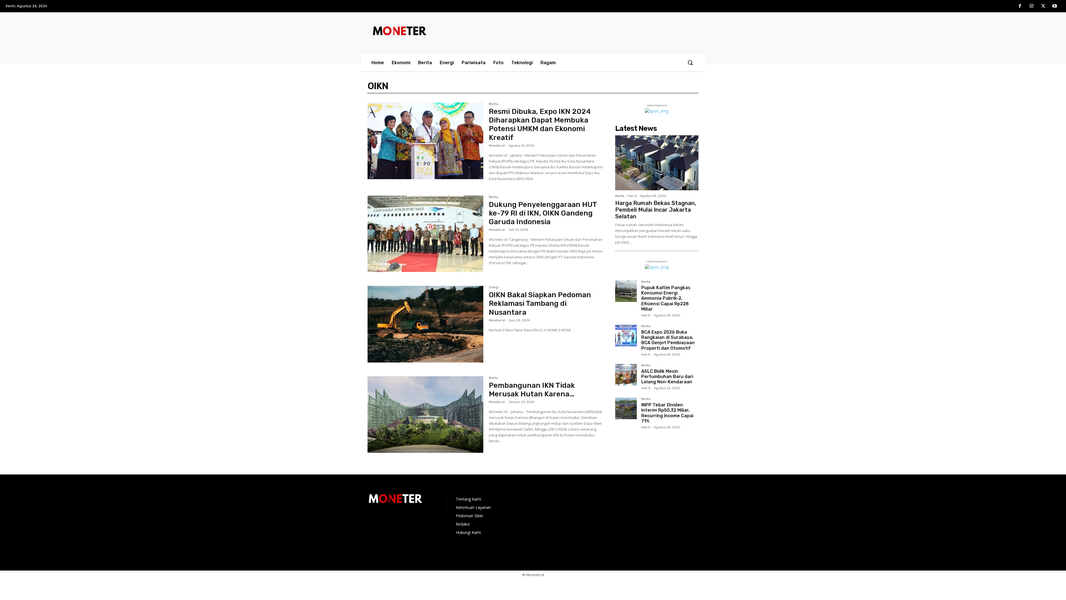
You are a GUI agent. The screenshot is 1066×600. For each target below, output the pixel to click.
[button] (690, 62)
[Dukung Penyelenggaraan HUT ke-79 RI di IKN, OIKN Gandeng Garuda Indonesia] (425, 234)
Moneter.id (497, 146)
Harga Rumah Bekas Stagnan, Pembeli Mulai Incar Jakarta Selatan (655, 210)
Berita (493, 104)
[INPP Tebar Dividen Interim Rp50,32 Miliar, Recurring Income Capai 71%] (626, 408)
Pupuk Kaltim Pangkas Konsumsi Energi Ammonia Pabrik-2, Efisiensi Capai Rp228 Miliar (665, 298)
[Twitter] (1043, 6)
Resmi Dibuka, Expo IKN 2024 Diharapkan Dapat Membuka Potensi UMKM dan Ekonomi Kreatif (540, 124)
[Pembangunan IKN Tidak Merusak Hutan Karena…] (425, 414)
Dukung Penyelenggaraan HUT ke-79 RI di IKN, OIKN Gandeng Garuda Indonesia (543, 213)
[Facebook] (1020, 6)
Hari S (632, 196)
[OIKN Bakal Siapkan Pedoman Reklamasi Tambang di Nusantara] (425, 324)
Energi (494, 287)
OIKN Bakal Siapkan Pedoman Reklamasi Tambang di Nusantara (540, 303)
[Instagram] (1031, 6)
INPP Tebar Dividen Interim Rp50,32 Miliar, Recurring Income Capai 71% (667, 413)
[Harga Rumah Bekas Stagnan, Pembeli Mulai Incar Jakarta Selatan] (656, 162)
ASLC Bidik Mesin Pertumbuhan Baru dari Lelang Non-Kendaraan (667, 376)
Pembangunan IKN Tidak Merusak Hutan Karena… (532, 389)
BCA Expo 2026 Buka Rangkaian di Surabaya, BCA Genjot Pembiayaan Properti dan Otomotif (668, 340)
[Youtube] (1054, 6)
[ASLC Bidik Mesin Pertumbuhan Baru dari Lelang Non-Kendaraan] (626, 375)
